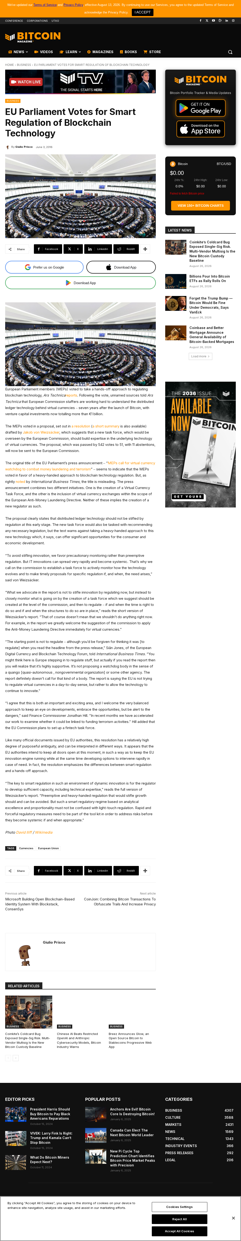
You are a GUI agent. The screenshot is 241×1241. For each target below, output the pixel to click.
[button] (230, 52)
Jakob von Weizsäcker (41, 432)
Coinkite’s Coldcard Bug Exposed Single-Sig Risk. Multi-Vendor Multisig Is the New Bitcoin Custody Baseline (27, 1040)
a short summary (105, 426)
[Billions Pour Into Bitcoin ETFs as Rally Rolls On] (175, 281)
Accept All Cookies (179, 1231)
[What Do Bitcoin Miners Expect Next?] (15, 1162)
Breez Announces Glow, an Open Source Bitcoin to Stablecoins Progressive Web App (130, 1040)
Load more (198, 356)
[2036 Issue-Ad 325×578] (200, 445)
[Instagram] (233, 21)
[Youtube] (213, 21)
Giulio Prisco (24, 146)
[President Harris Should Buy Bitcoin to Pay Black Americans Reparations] (15, 1114)
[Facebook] (200, 21)
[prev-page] (8, 1058)
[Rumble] (220, 21)
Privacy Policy (73, 5)
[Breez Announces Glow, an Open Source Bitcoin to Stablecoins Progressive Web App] (132, 1012)
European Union (48, 848)
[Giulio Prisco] (8, 146)
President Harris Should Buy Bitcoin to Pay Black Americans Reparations (50, 1113)
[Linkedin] (226, 21)
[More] (145, 249)
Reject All (179, 1219)
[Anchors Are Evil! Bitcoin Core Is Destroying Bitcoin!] (95, 1114)
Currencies (26, 848)
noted (20, 481)
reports (71, 395)
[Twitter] (207, 21)
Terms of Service (45, 5)
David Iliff (24, 832)
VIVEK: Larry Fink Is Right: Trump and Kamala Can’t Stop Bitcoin (51, 1137)
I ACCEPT (143, 12)
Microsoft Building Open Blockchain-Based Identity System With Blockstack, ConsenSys (40, 904)
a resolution (81, 426)
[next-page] (16, 1058)
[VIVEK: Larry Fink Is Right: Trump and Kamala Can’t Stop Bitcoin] (15, 1138)
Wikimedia (43, 832)
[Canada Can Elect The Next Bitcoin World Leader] (95, 1135)
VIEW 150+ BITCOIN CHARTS (201, 205)
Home (9, 65)
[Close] (233, 1218)
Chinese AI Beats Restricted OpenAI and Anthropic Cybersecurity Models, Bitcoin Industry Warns (79, 1040)
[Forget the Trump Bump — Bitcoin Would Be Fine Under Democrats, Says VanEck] (175, 303)
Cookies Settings (179, 1207)
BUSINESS (24, 65)
